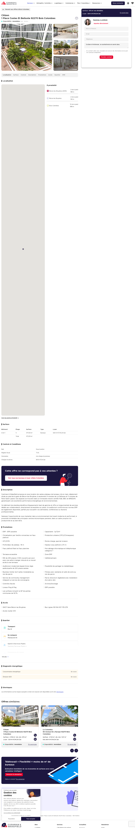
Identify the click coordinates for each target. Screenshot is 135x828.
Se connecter (20, 779)
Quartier (57, 75)
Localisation (7, 75)
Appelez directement (101, 23)
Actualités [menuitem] (82, 824)
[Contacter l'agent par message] (35, 739)
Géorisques (59, 692)
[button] (4, 825)
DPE (63, 75)
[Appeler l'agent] (35, 735)
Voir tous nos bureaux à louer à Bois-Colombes (26, 478)
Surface (16, 75)
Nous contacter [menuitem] (118, 3)
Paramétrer (11, 818)
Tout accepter (30, 818)
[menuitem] (128, 3)
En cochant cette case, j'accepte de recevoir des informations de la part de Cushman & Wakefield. (107, 51)
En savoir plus (32, 744)
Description (32, 75)
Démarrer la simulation (14, 774)
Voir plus (4, 656)
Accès (50, 75)
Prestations (42, 75)
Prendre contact (106, 57)
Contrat (23, 75)
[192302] (76, 18)
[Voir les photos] (3, 26)
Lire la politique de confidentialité (12, 813)
